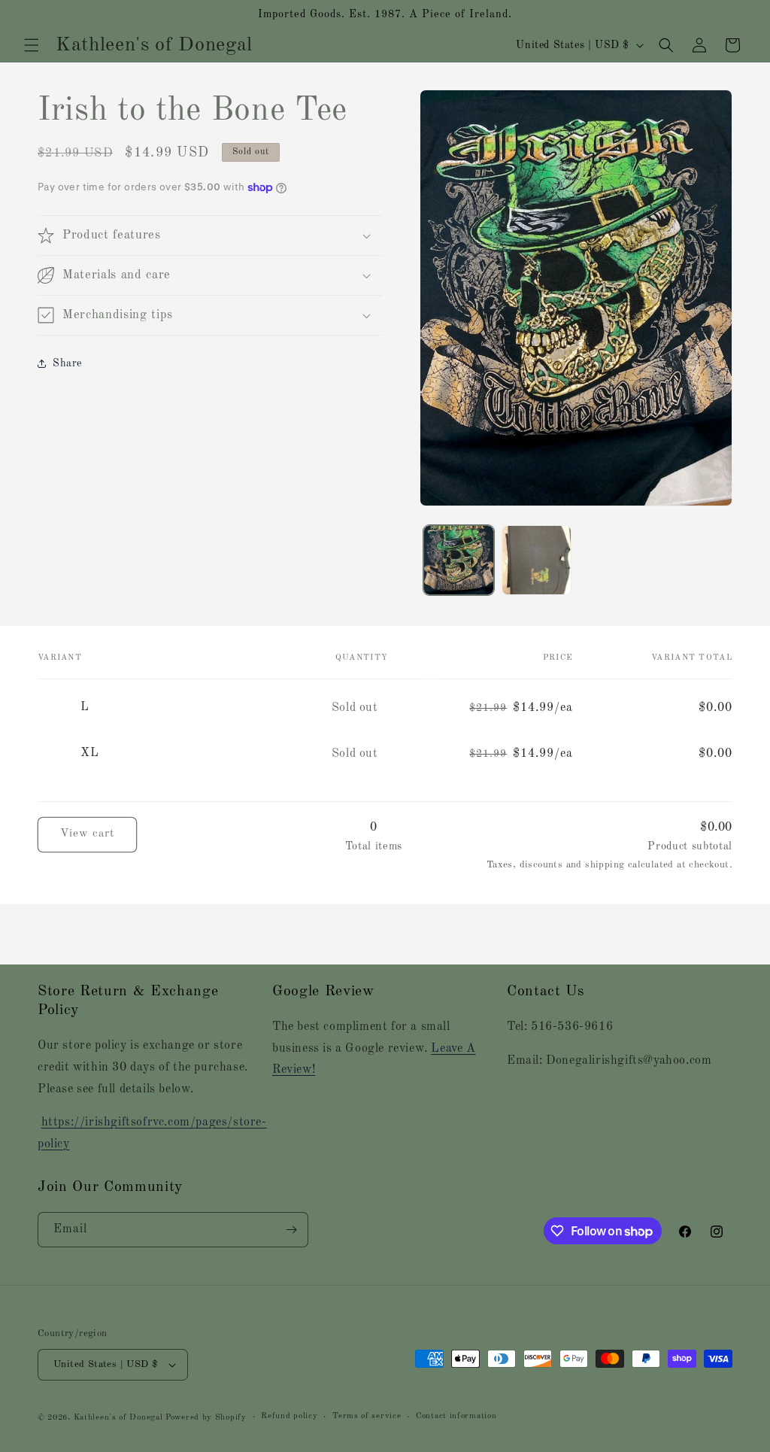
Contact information (456, 1416)
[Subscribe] (291, 1229)
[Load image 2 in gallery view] (536, 560)
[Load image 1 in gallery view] (458, 560)
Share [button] (67, 363)
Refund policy (289, 1416)
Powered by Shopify (206, 1418)
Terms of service (366, 1416)
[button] (31, 45)
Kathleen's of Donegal (119, 1418)
